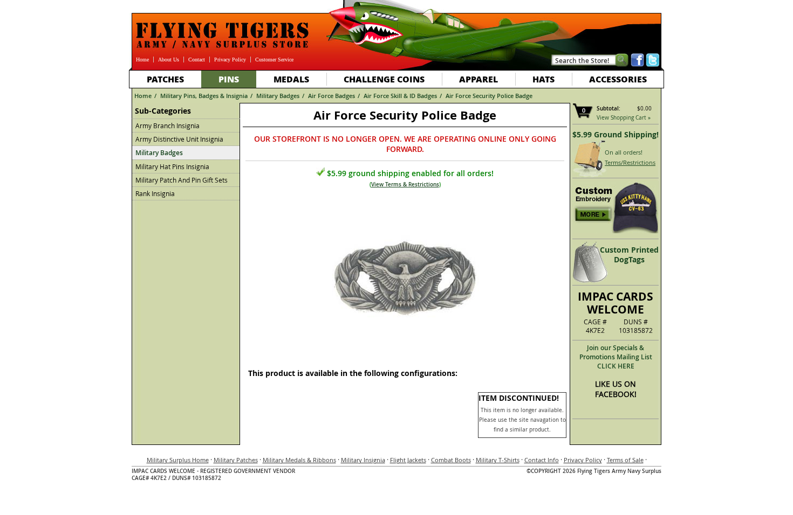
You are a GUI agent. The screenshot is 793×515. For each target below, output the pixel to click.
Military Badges (277, 96)
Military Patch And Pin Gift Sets (181, 180)
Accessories (618, 79)
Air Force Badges (331, 96)
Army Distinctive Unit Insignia (179, 139)
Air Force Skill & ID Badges (400, 96)
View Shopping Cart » (624, 117)
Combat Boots (451, 460)
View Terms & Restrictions (405, 184)
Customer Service (274, 59)
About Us (168, 59)
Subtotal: (608, 108)
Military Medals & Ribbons (299, 460)
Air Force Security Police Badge (489, 96)
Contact (196, 59)
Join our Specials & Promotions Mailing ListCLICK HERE (615, 357)
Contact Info (541, 460)
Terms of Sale (625, 460)
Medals (291, 79)
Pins (228, 79)
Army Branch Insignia (167, 125)
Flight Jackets (408, 460)
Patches (165, 79)
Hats (543, 79)
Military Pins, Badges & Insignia (204, 96)
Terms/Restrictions (630, 162)
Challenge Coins (384, 79)
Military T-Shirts (497, 460)
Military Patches (236, 460)
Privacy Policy (230, 59)
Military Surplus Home (178, 460)
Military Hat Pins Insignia (172, 166)
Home (142, 59)
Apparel (478, 79)
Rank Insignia (155, 193)
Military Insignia (363, 460)
